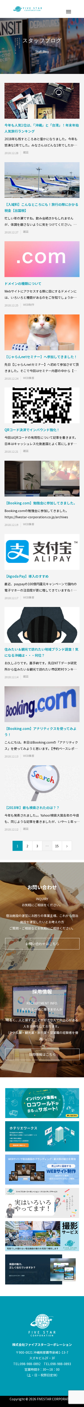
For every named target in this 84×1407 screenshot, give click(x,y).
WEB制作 (28, 304)
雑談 (25, 152)
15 (57, 846)
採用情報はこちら (42, 1054)
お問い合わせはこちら (42, 943)
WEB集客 (28, 378)
